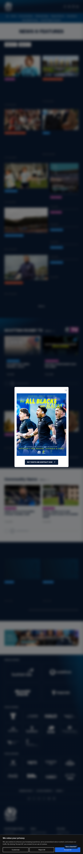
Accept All (67, 850)
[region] (41, 844)
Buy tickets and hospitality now (40, 462)
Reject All (41, 850)
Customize (16, 850)
